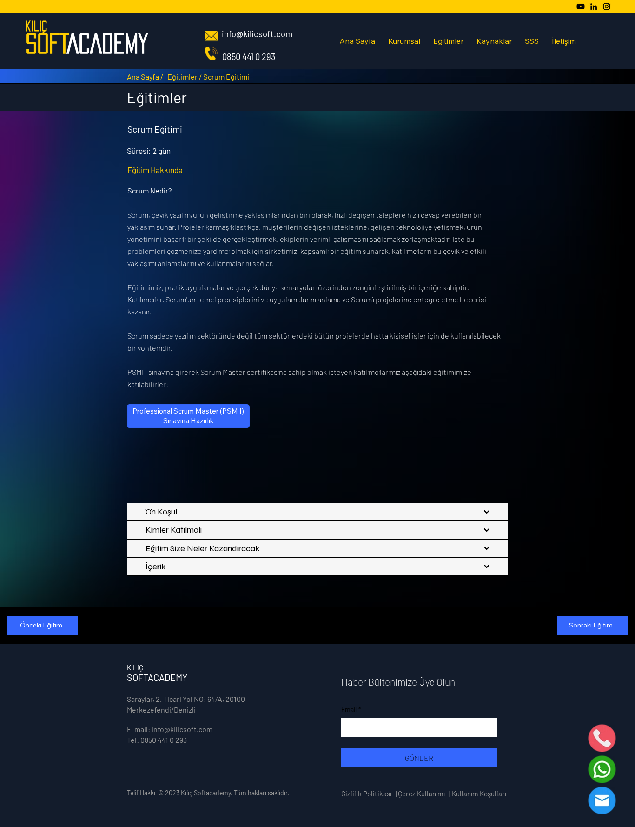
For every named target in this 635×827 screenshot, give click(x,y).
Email (351, 710)
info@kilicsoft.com (257, 34)
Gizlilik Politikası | (369, 793)
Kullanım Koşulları (479, 793)
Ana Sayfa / (145, 76)
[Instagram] (606, 6)
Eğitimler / (185, 76)
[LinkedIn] (593, 6)
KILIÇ (36, 26)
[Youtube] (580, 6)
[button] (404, 41)
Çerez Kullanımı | (424, 793)
